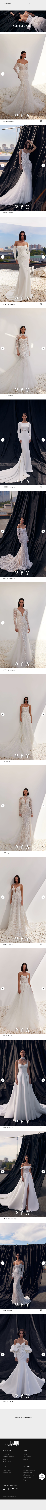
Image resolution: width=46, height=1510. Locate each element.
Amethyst (6, 1219)
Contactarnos (27, 1477)
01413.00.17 (9, 1310)
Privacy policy (7, 1470)
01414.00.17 (10, 1401)
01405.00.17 (12, 578)
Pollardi (25, 1454)
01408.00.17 (10, 853)
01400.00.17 (12, 121)
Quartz (6, 578)
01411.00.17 (12, 1127)
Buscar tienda (7, 1461)
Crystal (6, 1127)
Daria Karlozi (27, 1456)
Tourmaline (7, 1036)
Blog (4, 1459)
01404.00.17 (12, 487)
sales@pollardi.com (28, 1475)
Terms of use (7, 1472)
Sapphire (6, 670)
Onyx (5, 212)
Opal (5, 853)
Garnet (6, 944)
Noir (5, 1310)
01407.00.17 (8, 761)
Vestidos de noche (8, 1456)
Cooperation (26, 1480)
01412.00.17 (13, 1218)
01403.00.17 (10, 395)
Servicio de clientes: (29, 1470)
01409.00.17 (12, 944)
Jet (4, 761)
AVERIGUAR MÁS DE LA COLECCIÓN (23, 1417)
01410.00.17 (15, 1036)
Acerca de (6, 1454)
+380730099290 (27, 1472)
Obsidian (6, 487)
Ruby (5, 1402)
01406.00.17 (12, 670)
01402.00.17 (12, 304)
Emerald (6, 304)
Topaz (5, 395)
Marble (6, 121)
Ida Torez (25, 1459)
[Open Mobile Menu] (42, 4)
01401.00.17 (10, 212)
